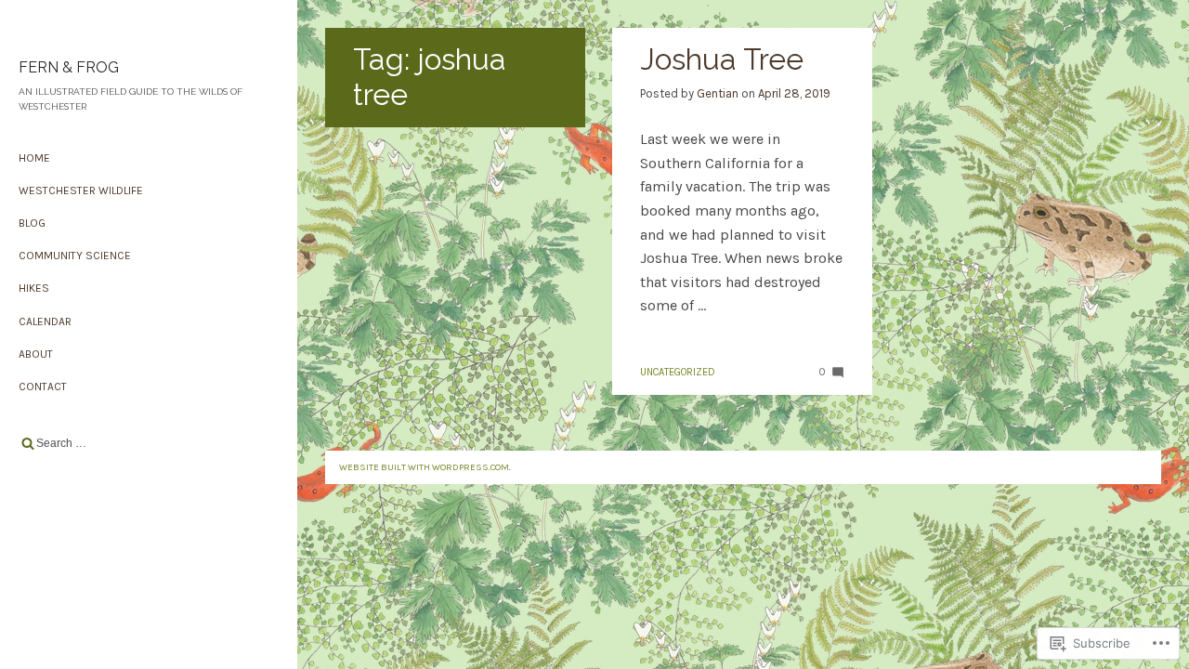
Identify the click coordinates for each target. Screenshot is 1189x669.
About (36, 354)
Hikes (34, 288)
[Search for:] (149, 443)
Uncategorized (677, 372)
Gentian (717, 93)
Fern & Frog (69, 67)
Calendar (45, 321)
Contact (43, 386)
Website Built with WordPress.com (424, 467)
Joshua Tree (722, 59)
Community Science (75, 255)
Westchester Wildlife (81, 190)
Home (34, 157)
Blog (32, 223)
